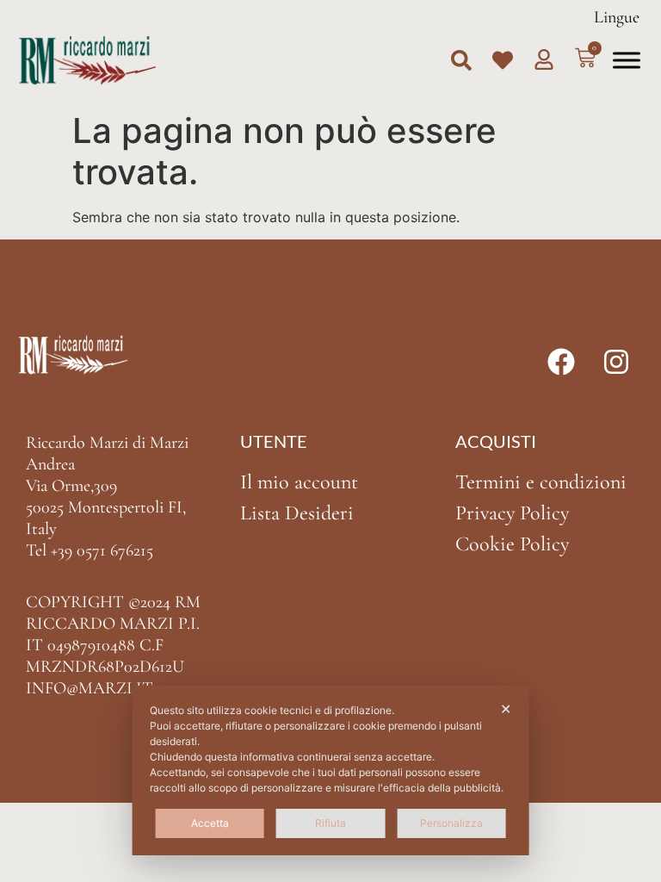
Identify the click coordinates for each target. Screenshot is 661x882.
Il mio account (299, 481)
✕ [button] (505, 708)
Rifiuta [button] (330, 823)
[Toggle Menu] (626, 60)
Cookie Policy (512, 543)
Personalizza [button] (451, 823)
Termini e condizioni (541, 481)
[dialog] (331, 770)
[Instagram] (616, 361)
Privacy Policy (512, 512)
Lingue (616, 17)
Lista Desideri (297, 512)
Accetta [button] (210, 823)
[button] (461, 60)
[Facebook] (561, 361)
